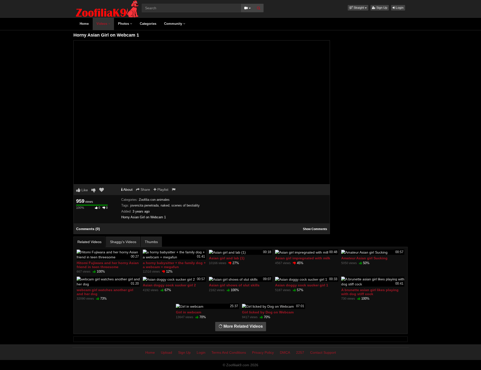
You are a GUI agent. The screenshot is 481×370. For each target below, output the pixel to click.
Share (145, 190)
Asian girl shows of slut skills (234, 285)
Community (173, 24)
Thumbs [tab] (151, 242)
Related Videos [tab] (89, 242)
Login (399, 8)
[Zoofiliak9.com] (107, 9)
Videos (102, 24)
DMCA (285, 352)
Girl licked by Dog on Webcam (268, 312)
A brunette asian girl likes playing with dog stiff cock (370, 292)
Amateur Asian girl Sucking (364, 258)
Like (84, 190)
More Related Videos (242, 326)
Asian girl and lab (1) (227, 258)
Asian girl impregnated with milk (302, 258)
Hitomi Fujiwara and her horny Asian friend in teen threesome (108, 265)
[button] (358, 8)
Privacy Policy (263, 352)
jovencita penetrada (144, 205)
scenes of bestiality (185, 205)
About (128, 190)
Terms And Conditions (228, 352)
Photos (124, 24)
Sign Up (381, 8)
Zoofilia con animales (154, 200)
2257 (300, 352)
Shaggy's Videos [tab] (123, 242)
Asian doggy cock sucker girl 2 (169, 285)
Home (84, 24)
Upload (166, 352)
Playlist (162, 190)
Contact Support (323, 352)
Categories (148, 24)
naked (165, 205)
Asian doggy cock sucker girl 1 (301, 285)
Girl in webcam (188, 312)
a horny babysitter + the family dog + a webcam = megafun (174, 265)
